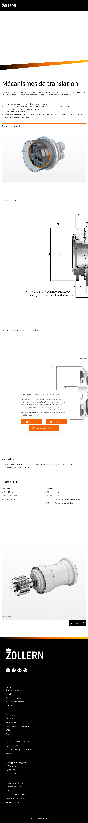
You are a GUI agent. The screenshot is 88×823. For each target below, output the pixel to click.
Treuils (8, 734)
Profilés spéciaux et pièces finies (18, 726)
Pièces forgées (11, 722)
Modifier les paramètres (44, 428)
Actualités (9, 694)
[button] (71, 623)
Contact (9, 705)
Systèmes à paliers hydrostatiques (19, 741)
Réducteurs (10, 730)
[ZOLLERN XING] (14, 670)
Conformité (10, 790)
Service (8, 753)
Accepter (56, 422)
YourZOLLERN (11, 770)
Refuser (31, 422)
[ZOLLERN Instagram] (25, 670)
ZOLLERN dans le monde (15, 702)
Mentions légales (12, 802)
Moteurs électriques (13, 738)
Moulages (9, 718)
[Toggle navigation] (85, 5)
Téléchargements (12, 766)
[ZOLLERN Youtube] (19, 670)
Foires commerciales (13, 698)
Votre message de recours (16, 794)
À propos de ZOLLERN (14, 690)
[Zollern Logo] (44, 654)
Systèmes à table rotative (16, 745)
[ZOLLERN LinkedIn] (8, 670)
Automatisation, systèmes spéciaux (19, 749)
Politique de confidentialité (16, 798)
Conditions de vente (13, 786)
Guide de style (11, 774)
